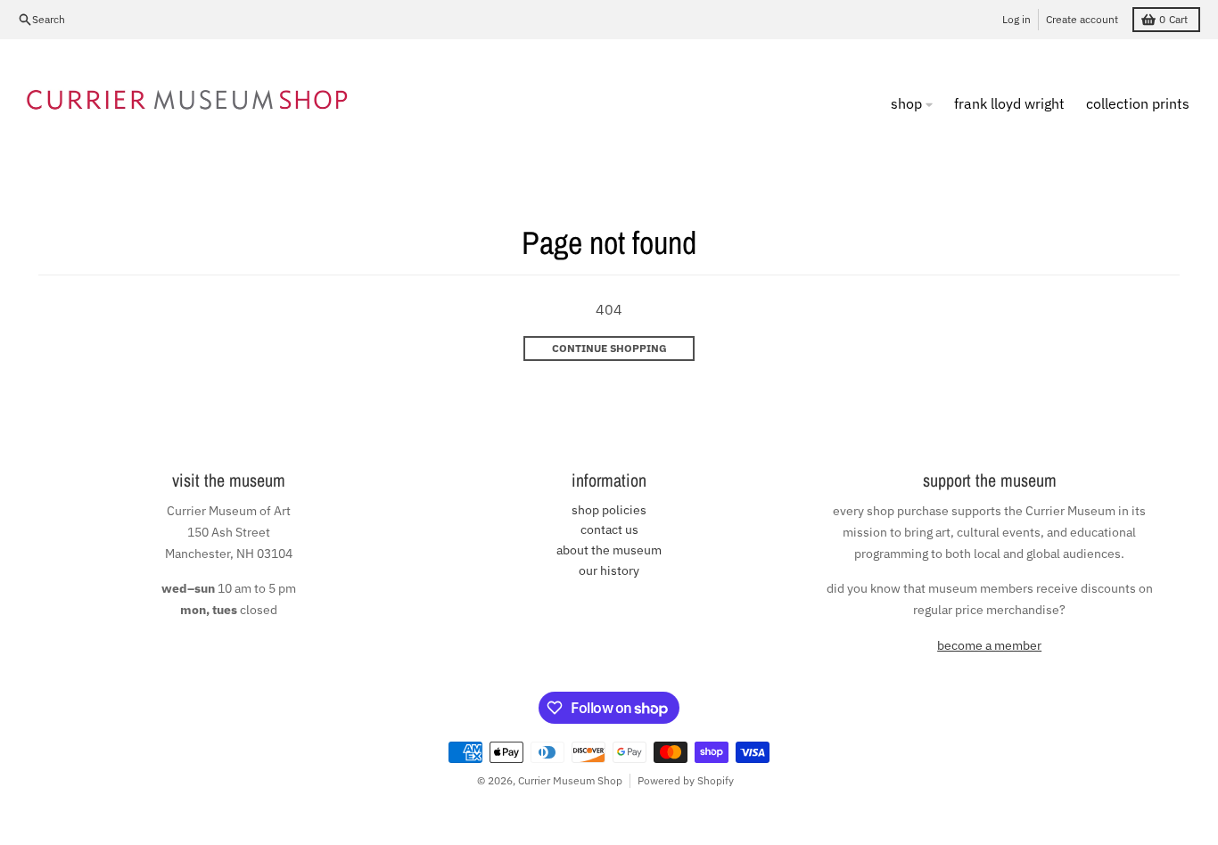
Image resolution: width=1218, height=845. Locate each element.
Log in (1016, 19)
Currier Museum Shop (570, 780)
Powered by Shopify (686, 780)
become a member (989, 645)
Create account (1082, 19)
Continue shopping (609, 348)
